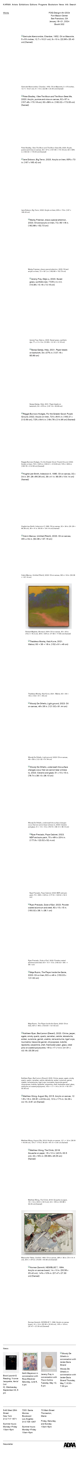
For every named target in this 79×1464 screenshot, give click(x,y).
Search (73, 4)
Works (6, 13)
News (61, 4)
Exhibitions (24, 4)
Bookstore (53, 4)
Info (67, 4)
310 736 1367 (29, 1422)
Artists (15, 4)
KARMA (7, 4)
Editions (33, 4)
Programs (42, 4)
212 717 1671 (10, 1419)
